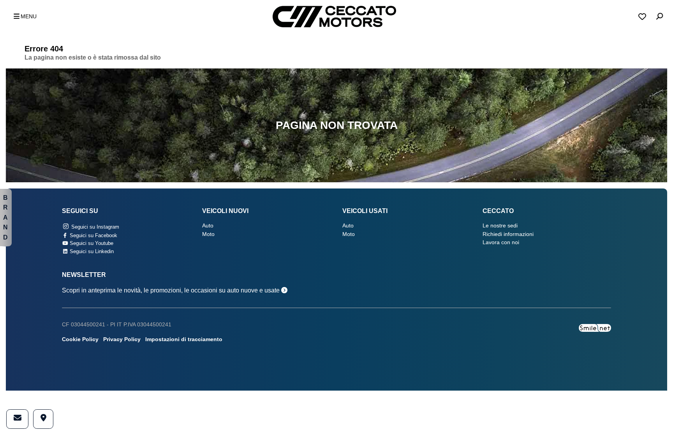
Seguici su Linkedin (91, 251)
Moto (208, 234)
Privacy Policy (122, 339)
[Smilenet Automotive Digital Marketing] (595, 327)
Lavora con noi (501, 242)
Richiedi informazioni (508, 234)
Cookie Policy (80, 339)
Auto (207, 226)
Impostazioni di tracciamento (183, 339)
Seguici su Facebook (92, 235)
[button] (23, 16)
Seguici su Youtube (90, 243)
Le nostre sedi (500, 226)
